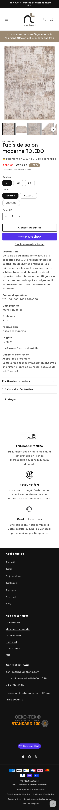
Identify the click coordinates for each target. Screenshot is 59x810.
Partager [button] (10, 399)
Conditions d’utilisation (18, 794)
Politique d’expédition (44, 794)
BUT (8, 655)
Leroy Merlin (13, 635)
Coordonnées (14, 799)
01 (7, 182)
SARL (14, 784)
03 (18, 182)
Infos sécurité (14, 699)
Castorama (13, 648)
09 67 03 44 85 (15, 685)
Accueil (10, 562)
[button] (6, 19)
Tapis (9, 569)
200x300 (11, 203)
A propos (11, 590)
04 (29, 182)
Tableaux (11, 583)
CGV (8, 604)
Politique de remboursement (33, 784)
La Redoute (13, 622)
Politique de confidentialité (31, 789)
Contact (11, 597)
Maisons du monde (18, 629)
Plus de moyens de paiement (29, 244)
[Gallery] (29, 90)
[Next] (53, 129)
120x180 (10, 195)
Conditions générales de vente (39, 799)
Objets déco (13, 576)
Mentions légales (31, 803)
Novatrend (33, 781)
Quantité (7, 210)
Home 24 (11, 642)
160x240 (28, 195)
